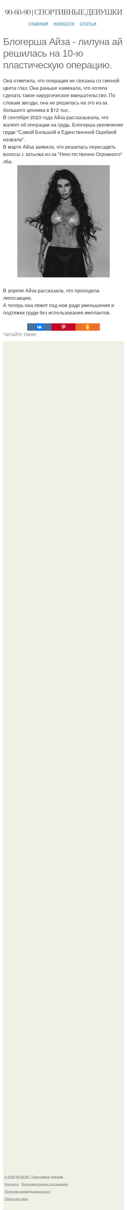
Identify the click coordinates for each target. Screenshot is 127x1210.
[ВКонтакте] (39, 327)
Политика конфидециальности (27, 1191)
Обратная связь (16, 1199)
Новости (64, 23)
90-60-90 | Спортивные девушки (63, 11)
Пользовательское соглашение (44, 1184)
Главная (38, 23)
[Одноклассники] (88, 327)
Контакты (11, 1184)
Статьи (88, 23)
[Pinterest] (63, 327)
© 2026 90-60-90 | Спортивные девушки (34, 1176)
